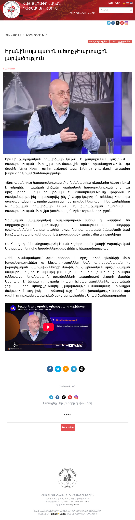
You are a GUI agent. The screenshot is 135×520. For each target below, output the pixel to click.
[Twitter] (58, 370)
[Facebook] (50, 370)
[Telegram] (74, 370)
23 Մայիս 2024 (9, 69)
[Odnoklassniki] (66, 370)
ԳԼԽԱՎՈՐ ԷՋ (13, 35)
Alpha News (28, 168)
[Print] (82, 370)
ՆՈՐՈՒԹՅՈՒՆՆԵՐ (36, 35)
